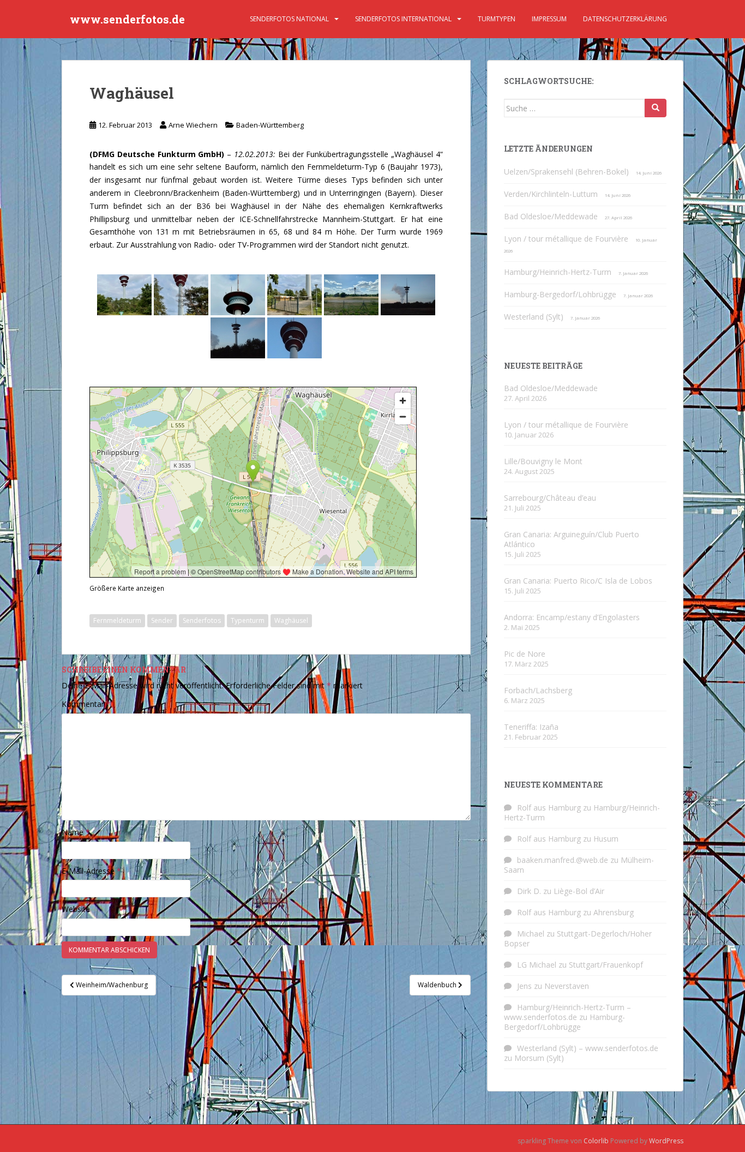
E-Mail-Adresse (91, 871)
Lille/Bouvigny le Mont (543, 461)
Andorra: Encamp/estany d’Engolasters (572, 617)
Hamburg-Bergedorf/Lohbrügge (560, 294)
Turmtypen (496, 18)
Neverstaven (566, 986)
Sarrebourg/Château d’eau (550, 498)
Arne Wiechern (193, 125)
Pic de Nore (524, 654)
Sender (162, 620)
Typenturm (248, 620)
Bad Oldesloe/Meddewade (551, 216)
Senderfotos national (289, 18)
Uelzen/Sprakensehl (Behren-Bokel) (566, 171)
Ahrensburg (613, 912)
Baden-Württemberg (270, 125)
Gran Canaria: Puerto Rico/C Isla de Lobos (578, 580)
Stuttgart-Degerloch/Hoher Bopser (578, 938)
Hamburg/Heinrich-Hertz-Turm (557, 272)
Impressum (549, 18)
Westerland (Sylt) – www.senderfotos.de (587, 1048)
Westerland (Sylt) (533, 316)
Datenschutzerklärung (625, 18)
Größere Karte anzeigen (126, 588)
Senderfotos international (403, 18)
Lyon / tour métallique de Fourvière (566, 238)
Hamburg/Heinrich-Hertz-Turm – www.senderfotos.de (567, 1012)
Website (76, 909)
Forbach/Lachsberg (538, 690)
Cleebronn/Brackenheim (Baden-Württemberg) (217, 193)
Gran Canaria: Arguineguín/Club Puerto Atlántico (571, 539)
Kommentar (86, 704)
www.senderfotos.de (127, 19)
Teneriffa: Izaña (531, 727)
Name (76, 832)
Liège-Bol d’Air (579, 891)
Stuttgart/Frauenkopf (606, 964)
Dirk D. (529, 891)
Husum (605, 838)
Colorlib (596, 1140)
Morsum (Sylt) (539, 1058)
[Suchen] (655, 108)
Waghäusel (291, 620)
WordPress (666, 1140)
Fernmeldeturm (117, 620)
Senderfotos (202, 620)
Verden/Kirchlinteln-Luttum (551, 194)
